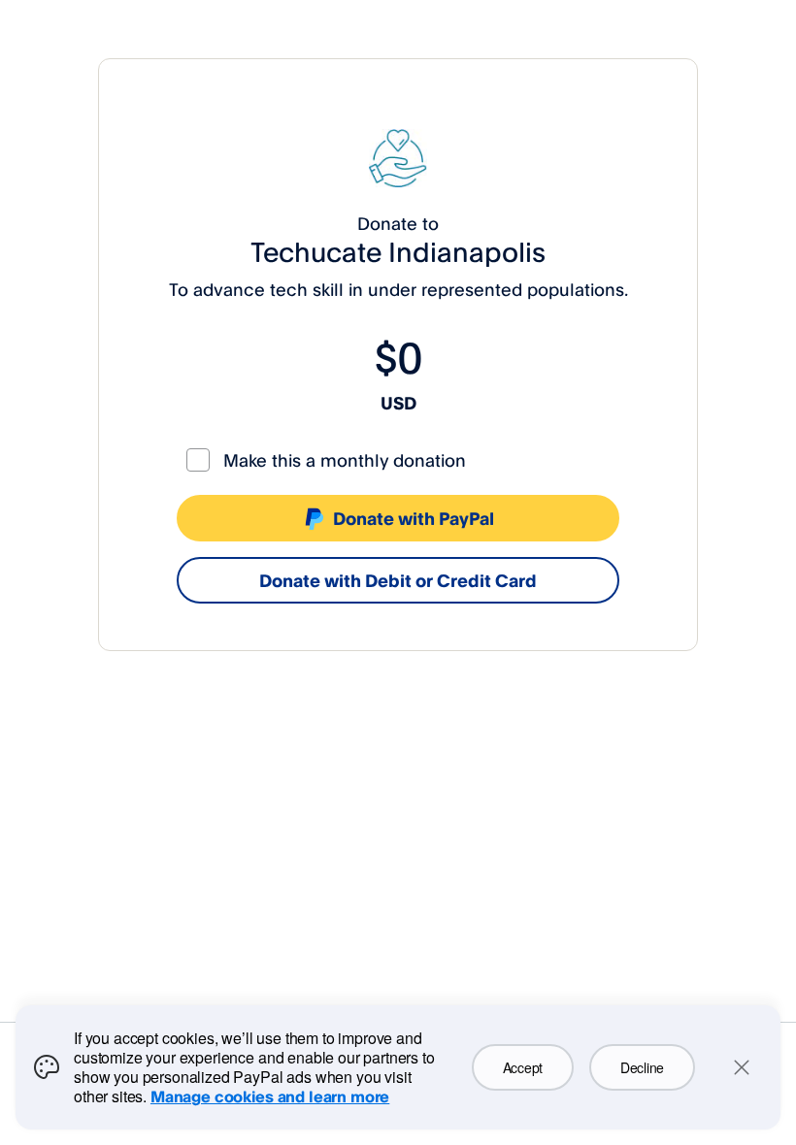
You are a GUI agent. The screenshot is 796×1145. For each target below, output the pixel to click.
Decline (642, 1067)
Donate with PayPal (413, 518)
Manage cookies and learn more (269, 1096)
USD (398, 402)
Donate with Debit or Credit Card (398, 580)
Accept (523, 1067)
